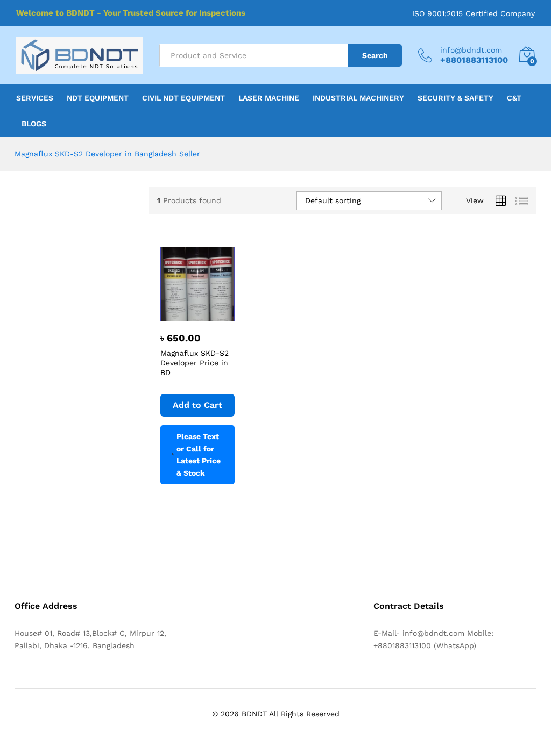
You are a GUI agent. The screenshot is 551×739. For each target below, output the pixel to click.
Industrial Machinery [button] (358, 98)
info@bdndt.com (471, 50)
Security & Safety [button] (455, 98)
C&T (514, 98)
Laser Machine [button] (268, 98)
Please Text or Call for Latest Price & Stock (198, 454)
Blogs (34, 123)
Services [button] (34, 98)
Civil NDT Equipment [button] (183, 98)
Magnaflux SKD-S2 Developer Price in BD (194, 363)
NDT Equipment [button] (98, 98)
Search (375, 55)
